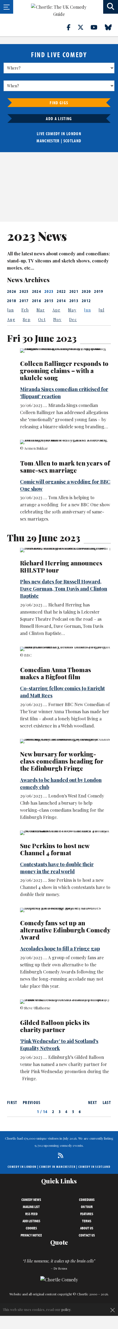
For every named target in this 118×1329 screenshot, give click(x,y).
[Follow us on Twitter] (83, 27)
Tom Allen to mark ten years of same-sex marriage (65, 466)
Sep (26, 319)
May (72, 310)
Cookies (31, 1228)
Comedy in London (22, 1167)
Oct (42, 319)
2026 (11, 291)
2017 (24, 300)
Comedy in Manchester (57, 1167)
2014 (61, 300)
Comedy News (31, 1199)
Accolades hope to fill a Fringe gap (60, 948)
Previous (32, 1102)
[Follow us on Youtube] (97, 27)
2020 (86, 291)
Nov (57, 319)
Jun (87, 310)
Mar (40, 310)
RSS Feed (31, 1213)
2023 (49, 291)
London (73, 133)
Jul (101, 310)
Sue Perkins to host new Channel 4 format (54, 849)
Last (107, 1102)
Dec (73, 319)
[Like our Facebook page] (72, 27)
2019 (98, 291)
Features (86, 1213)
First (12, 1102)
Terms (86, 1220)
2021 (73, 291)
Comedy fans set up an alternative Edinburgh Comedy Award (65, 930)
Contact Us (87, 1235)
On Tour (87, 1206)
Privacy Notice (31, 1235)
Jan (10, 310)
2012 (86, 300)
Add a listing (59, 118)
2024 (36, 291)
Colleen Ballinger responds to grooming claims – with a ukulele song (64, 370)
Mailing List (31, 1206)
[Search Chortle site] (110, 7)
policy (66, 1309)
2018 (11, 300)
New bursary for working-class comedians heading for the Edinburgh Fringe (61, 761)
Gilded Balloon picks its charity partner (55, 1026)
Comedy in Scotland (94, 1167)
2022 (61, 291)
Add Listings (31, 1220)
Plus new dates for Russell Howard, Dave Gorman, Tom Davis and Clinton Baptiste (63, 588)
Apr (56, 310)
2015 (49, 300)
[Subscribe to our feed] (59, 1155)
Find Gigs (59, 102)
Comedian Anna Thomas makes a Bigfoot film (55, 673)
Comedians (87, 1199)
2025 (24, 291)
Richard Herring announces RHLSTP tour (61, 566)
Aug (11, 319)
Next (92, 1102)
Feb (25, 310)
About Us (86, 1228)
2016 (36, 300)
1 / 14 (42, 1111)
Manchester (48, 140)
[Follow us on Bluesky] (111, 27)
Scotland (72, 140)
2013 (73, 300)
